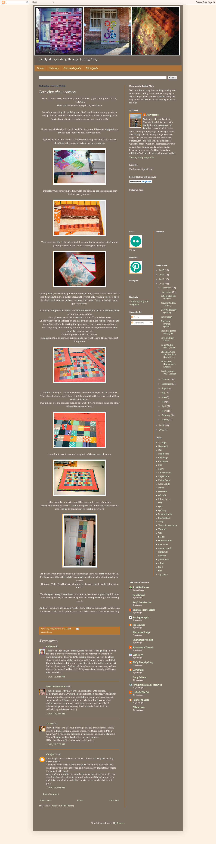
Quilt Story (138, 655)
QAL (160, 503)
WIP (160, 533)
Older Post (114, 800)
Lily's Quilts (138, 670)
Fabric (161, 469)
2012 (162, 284)
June (164, 397)
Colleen (50, 646)
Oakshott (162, 491)
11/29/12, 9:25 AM (55, 788)
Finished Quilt (165, 473)
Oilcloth (162, 495)
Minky (161, 488)
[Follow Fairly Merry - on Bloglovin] (140, 182)
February (166, 415)
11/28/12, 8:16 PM (55, 677)
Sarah (49, 723)
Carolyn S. (51, 754)
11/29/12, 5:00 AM (55, 744)
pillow (161, 563)
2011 (162, 425)
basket (161, 537)
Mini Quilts (92, 68)
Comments (138, 323)
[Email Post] (77, 629)
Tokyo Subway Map (167, 525)
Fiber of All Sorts (141, 700)
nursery (162, 556)
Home (40, 68)
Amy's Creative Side (142, 602)
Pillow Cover (164, 499)
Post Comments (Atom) (63, 806)
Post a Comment (51, 794)
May (164, 402)
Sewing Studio (165, 514)
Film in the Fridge (141, 632)
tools (160, 567)
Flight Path (163, 476)
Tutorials (54, 68)
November (167, 292)
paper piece (164, 559)
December (167, 288)
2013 (162, 279)
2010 (162, 430)
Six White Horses (141, 587)
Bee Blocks (163, 454)
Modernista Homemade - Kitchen (168, 364)
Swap (49, 632)
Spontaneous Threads (143, 647)
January (166, 420)
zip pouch (163, 574)
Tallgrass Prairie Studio (144, 610)
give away (163, 544)
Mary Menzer (152, 115)
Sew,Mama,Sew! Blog (143, 640)
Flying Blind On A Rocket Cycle (147, 685)
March (165, 411)
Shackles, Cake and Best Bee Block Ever (168, 354)
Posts (136, 317)
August (165, 388)
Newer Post (45, 800)
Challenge (163, 458)
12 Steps (162, 442)
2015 (162, 270)
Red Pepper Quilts (141, 617)
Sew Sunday (166, 317)
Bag (160, 450)
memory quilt (164, 548)
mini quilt (162, 552)
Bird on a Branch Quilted (165, 324)
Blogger (121, 823)
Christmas (163, 461)
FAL (160, 465)
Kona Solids (164, 484)
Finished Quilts (72, 68)
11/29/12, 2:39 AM (55, 714)
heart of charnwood (55, 687)
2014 (162, 275)
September (167, 384)
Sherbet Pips (164, 518)
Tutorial (162, 529)
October (166, 379)
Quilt (160, 507)
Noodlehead (139, 595)
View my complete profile (141, 157)
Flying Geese (164, 480)
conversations (165, 540)
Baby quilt (163, 446)
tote (160, 571)
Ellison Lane (139, 707)
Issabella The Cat (141, 692)
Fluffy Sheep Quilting (143, 662)
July (164, 393)
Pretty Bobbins (140, 677)
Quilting (162, 510)
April (164, 406)
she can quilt (139, 625)
